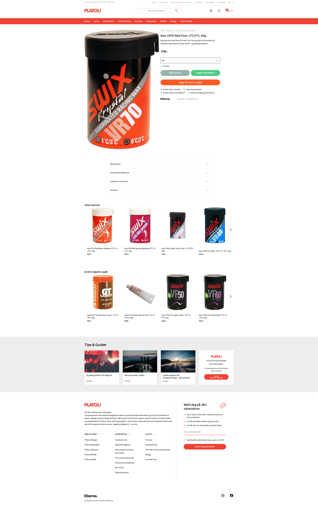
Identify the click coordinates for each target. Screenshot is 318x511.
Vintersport (108, 21)
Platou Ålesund (91, 449)
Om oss (231, 2)
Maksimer (110, 501)
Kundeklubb (221, 2)
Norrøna (138, 21)
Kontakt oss (198, 2)
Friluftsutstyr (124, 21)
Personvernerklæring (124, 462)
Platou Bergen (90, 440)
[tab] (159, 164)
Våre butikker (210, 2)
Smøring (178, 31)
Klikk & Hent (175, 72)
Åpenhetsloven (122, 472)
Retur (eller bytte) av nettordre (181, 2)
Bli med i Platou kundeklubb (158, 449)
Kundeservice (163, 2)
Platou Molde (90, 454)
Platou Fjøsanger (91, 444)
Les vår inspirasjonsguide (216, 377)
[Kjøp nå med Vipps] (190, 82)
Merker (163, 21)
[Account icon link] (219, 10)
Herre (96, 21)
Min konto (119, 467)
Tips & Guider (186, 21)
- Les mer (133, 424)
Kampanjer (151, 21)
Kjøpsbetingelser (122, 444)
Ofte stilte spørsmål (124, 458)
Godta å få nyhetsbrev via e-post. (205, 440)
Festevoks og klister (189, 31)
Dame (87, 21)
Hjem (162, 31)
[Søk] (176, 10)
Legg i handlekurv (205, 72)
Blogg (154, 2)
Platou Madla (90, 459)
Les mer (89, 381)
